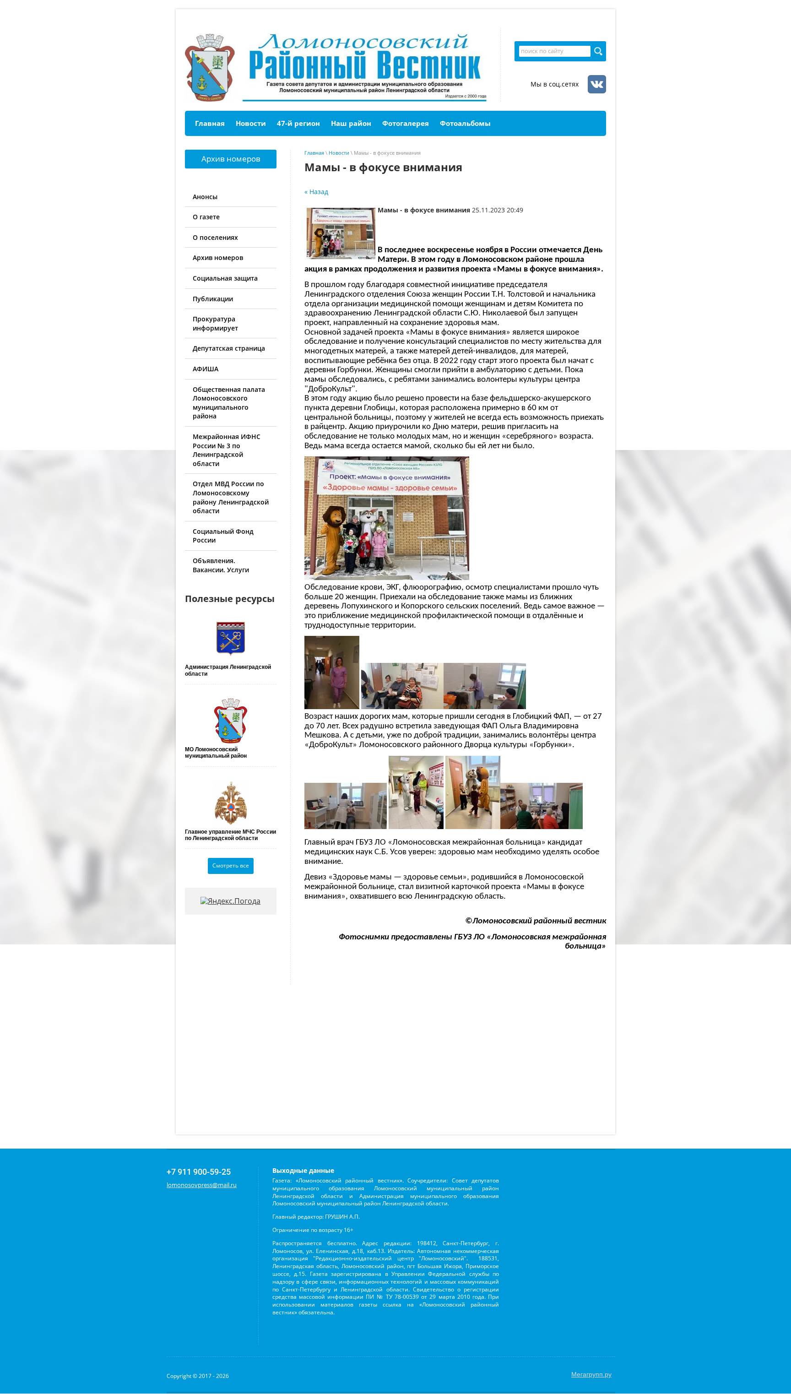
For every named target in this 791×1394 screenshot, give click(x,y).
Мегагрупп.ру (591, 1374)
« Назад (316, 191)
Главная (314, 152)
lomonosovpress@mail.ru (202, 1185)
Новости (339, 152)
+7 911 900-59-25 (199, 1172)
